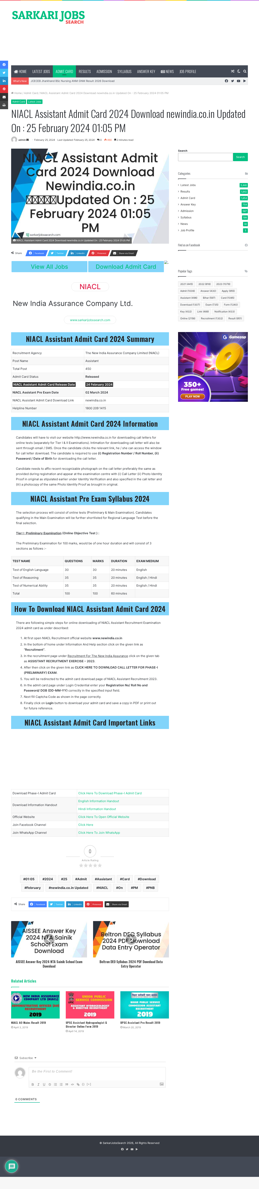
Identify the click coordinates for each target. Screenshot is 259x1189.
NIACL (103, 888)
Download (148, 879)
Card (126, 879)
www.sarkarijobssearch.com (90, 320)
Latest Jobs (41, 71)
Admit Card (64, 71)
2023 (223, 284)
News (169, 71)
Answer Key (146, 71)
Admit (82, 879)
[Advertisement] (170, 33)
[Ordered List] (55, 1084)
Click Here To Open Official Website (103, 817)
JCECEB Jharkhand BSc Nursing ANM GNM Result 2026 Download (73, 81)
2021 (186, 284)
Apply (228, 290)
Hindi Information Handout (97, 809)
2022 (204, 284)
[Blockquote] (67, 1084)
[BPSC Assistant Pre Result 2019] (144, 1005)
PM (135, 888)
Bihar (209, 297)
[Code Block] (72, 1084)
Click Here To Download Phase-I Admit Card (110, 793)
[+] (89, 1084)
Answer (208, 290)
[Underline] (44, 1084)
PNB (151, 888)
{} (83, 1084)
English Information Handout (98, 801)
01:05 (29, 879)
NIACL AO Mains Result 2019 (28, 1022)
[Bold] (33, 1084)
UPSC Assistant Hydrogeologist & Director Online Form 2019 (86, 1024)
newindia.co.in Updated (69, 888)
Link (203, 311)
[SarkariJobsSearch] (48, 17)
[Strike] (50, 1084)
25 (65, 879)
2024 (49, 879)
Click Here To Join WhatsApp (99, 833)
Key (186, 311)
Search (182, 150)
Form (231, 304)
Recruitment (212, 318)
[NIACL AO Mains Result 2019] (35, 1005)
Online (187, 318)
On (120, 888)
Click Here (85, 825)
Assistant (104, 879)
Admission (104, 71)
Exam (212, 304)
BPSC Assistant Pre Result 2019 (140, 1022)
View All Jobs (49, 266)
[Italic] (38, 1084)
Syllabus (125, 71)
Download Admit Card (126, 266)
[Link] (78, 1084)
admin (22, 139)
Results (85, 71)
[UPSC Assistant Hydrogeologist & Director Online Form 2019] (90, 1005)
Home (22, 71)
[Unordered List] (61, 1084)
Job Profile (187, 71)
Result (235, 318)
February (34, 888)
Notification (224, 311)
